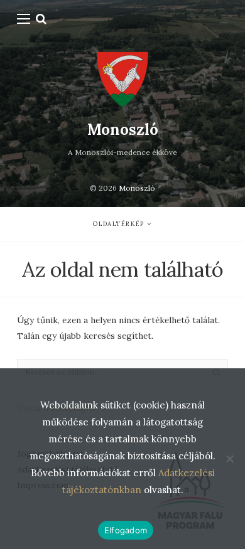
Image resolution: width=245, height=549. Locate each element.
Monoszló (122, 129)
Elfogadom (125, 530)
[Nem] (229, 458)
